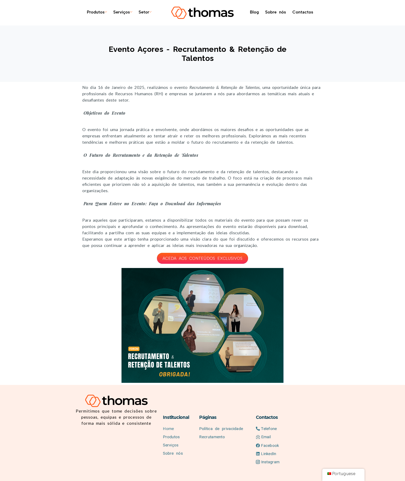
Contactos (302, 12)
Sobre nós (275, 12)
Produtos (96, 12)
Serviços (121, 12)
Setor (144, 12)
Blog (254, 12)
